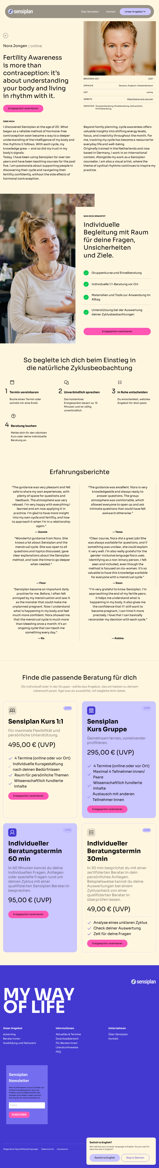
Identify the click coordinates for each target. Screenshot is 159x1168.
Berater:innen (11, 1038)
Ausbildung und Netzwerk (19, 1043)
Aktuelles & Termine (68, 1034)
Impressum (62, 1149)
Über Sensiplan (118, 1034)
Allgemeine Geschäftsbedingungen (20, 1149)
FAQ (58, 1051)
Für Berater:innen (66, 1043)
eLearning (9, 1034)
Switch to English (105, 1157)
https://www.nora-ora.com (140, 99)
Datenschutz (47, 1149)
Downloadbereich (67, 1038)
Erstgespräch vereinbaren (23, 108)
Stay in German (135, 1157)
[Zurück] (5, 35)
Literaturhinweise (67, 1047)
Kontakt (113, 1038)
